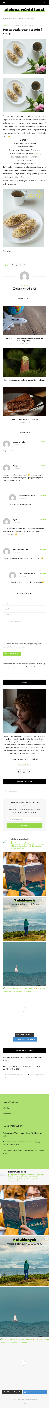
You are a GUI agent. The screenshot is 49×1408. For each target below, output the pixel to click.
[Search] (37, 2)
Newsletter (7, 1114)
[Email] (24, 265)
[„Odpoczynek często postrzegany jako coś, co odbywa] (24, 874)
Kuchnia (6, 25)
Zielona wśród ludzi (24, 288)
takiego (37, 153)
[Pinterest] (20, 265)
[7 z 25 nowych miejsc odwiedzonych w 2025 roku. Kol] (24, 919)
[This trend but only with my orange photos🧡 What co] (24, 1009)
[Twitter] (16, 265)
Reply (43, 441)
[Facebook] (12, 265)
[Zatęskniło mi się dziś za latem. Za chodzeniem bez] (24, 964)
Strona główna (7, 18)
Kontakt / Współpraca (10, 1102)
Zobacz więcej (24, 764)
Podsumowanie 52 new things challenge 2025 (19, 1057)
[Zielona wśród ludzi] (24, 10)
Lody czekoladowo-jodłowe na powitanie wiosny (24, 380)
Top (25, 1403)
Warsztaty (6, 1108)
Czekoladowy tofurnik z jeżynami (24, 419)
